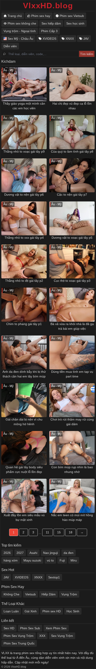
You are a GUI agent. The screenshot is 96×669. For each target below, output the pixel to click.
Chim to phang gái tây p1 (24, 324)
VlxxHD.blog (48, 5)
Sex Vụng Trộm (62, 636)
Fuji (62, 560)
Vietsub (30, 594)
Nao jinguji (50, 553)
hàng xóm (11, 560)
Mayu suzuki (32, 560)
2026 (7, 553)
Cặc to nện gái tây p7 (72, 194)
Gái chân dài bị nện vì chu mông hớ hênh (24, 422)
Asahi (33, 553)
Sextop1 (54, 577)
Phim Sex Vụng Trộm (18, 636)
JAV (6, 577)
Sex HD (9, 628)
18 (70, 532)
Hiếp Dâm (49, 594)
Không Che (11, 594)
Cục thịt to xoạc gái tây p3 (72, 280)
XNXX (38, 577)
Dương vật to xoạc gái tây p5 (72, 237)
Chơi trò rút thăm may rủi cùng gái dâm (72, 422)
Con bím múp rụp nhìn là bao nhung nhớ (72, 469)
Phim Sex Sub (30, 628)
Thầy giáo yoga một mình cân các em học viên (24, 106)
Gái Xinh (31, 611)
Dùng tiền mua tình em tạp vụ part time (72, 374)
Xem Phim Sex (56, 628)
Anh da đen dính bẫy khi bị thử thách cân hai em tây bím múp (24, 374)
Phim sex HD (51, 611)
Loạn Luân (11, 611)
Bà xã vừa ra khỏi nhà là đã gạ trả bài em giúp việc (72, 326)
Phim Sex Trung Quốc (19, 643)
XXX (42, 636)
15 (59, 532)
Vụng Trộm (69, 594)
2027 (20, 553)
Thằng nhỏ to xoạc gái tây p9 (24, 151)
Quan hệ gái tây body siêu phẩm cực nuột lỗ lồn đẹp (24, 469)
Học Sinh (73, 611)
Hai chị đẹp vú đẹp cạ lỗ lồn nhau (72, 106)
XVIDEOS (21, 577)
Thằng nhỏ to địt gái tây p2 (24, 280)
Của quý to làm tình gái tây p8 (72, 151)
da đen (68, 553)
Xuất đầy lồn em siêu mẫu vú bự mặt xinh (24, 517)
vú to (50, 560)
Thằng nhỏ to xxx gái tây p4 (24, 237)
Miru (74, 560)
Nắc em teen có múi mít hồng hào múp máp (72, 517)
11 (47, 532)
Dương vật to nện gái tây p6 (24, 194)
